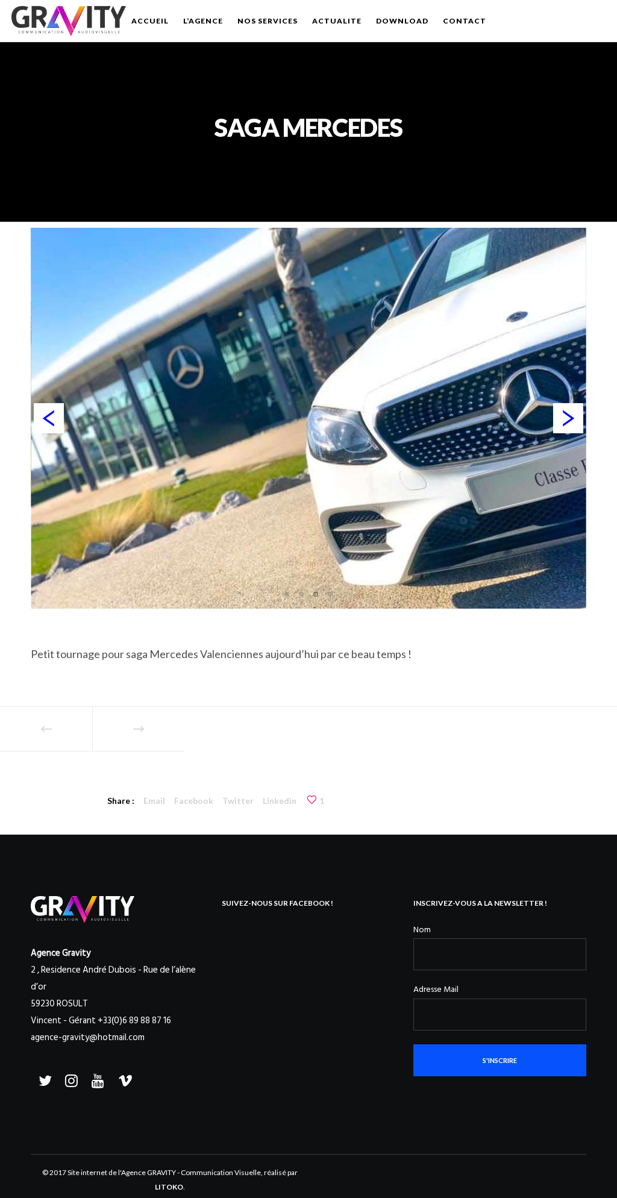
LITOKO (169, 1186)
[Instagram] (70, 1078)
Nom (422, 929)
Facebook (193, 800)
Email (154, 800)
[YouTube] (97, 1078)
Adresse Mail (436, 989)
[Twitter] (44, 1078)
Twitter (238, 800)
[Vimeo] (123, 1078)
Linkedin (279, 800)
